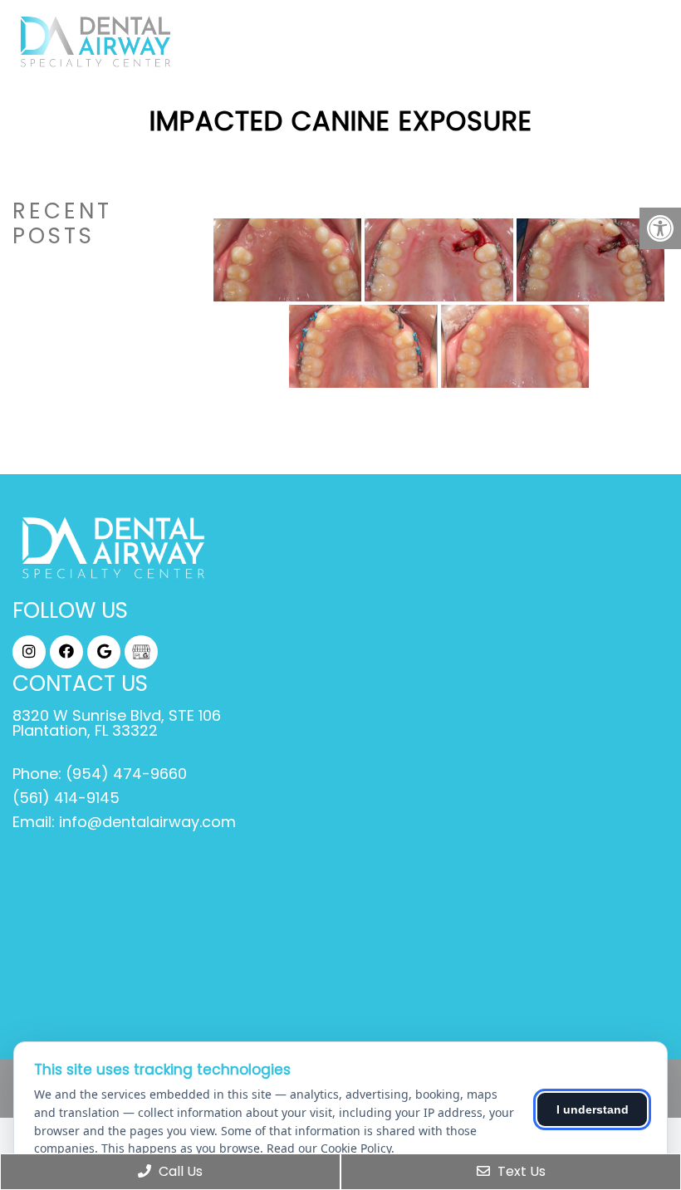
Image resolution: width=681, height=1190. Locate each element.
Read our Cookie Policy (329, 1148)
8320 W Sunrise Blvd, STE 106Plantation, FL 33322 (116, 723)
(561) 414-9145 (66, 798)
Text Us (520, 1171)
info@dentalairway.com (147, 822)
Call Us (179, 1171)
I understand (592, 1109)
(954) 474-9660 (126, 773)
